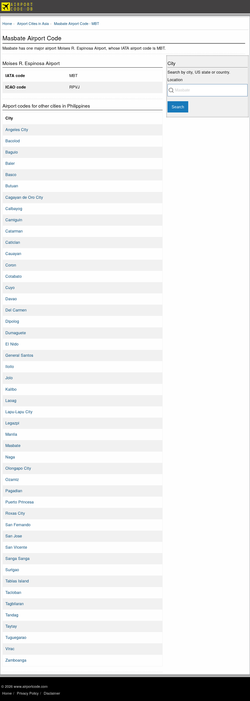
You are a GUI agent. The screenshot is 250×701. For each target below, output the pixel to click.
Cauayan (13, 253)
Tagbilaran (14, 603)
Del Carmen (16, 310)
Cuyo (10, 287)
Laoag (10, 400)
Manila (11, 434)
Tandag (11, 615)
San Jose (13, 536)
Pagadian (13, 490)
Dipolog (12, 321)
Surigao (12, 569)
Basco (10, 174)
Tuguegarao (15, 637)
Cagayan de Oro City (24, 197)
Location (175, 79)
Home (7, 693)
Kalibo (11, 389)
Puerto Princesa (19, 502)
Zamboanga (15, 660)
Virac (9, 648)
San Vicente (16, 547)
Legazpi (12, 423)
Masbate (13, 445)
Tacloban (13, 592)
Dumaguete (15, 332)
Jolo (9, 377)
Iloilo (9, 366)
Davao (11, 298)
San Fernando (18, 524)
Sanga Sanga (17, 558)
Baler (10, 163)
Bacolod (12, 141)
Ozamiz (12, 479)
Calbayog (13, 208)
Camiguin (13, 220)
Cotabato (13, 276)
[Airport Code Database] (125, 6)
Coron (10, 265)
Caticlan (12, 242)
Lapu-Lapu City (18, 411)
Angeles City (16, 129)
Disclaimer (52, 693)
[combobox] (207, 90)
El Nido (12, 344)
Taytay (11, 626)
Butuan (11, 186)
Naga (10, 457)
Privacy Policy (28, 693)
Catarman (14, 231)
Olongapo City (18, 468)
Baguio (11, 152)
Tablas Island (17, 581)
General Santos (19, 355)
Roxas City (15, 513)
